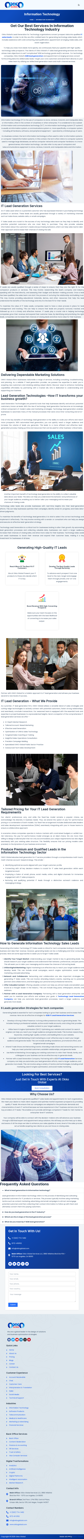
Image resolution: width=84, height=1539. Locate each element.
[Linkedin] (27, 1264)
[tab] (42, 1190)
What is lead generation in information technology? (27, 1190)
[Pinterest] (29, 1339)
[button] (42, 1088)
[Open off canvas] (79, 5)
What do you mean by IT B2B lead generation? (25, 1222)
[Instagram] (23, 1264)
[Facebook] (10, 1264)
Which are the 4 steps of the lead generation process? (28, 1217)
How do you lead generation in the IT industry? (25, 1212)
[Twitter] (14, 1264)
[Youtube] (18, 1264)
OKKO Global (78, 1536)
